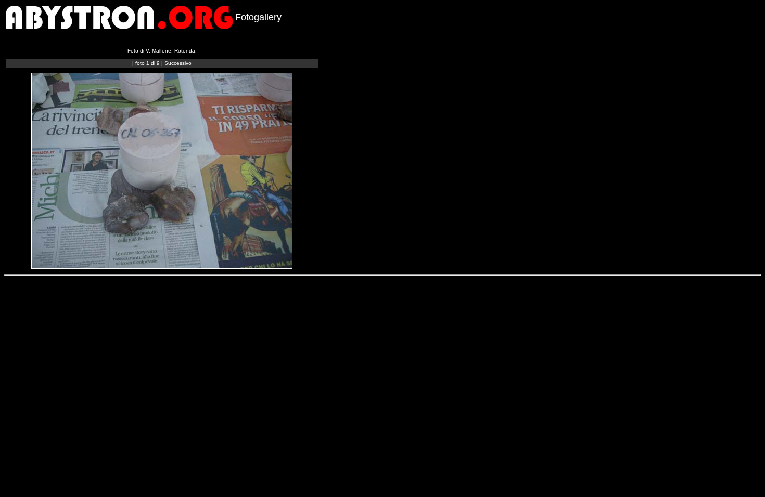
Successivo (178, 63)
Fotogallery (258, 17)
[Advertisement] (195, 304)
